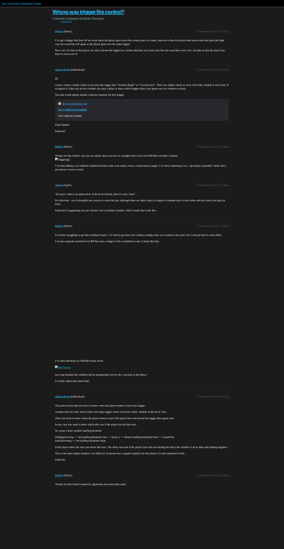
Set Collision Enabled (72, 109)
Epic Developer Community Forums (21, 3)
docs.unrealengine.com (74, 103)
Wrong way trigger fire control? (88, 12)
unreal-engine (66, 21)
